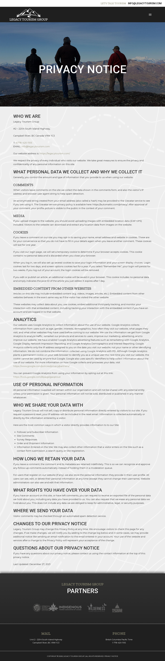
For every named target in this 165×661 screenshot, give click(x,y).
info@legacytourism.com (145, 3)
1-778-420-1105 (119, 643)
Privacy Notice (111, 656)
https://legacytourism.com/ (55, 153)
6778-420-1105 (24, 142)
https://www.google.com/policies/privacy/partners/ (41, 366)
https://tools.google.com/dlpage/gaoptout (37, 377)
